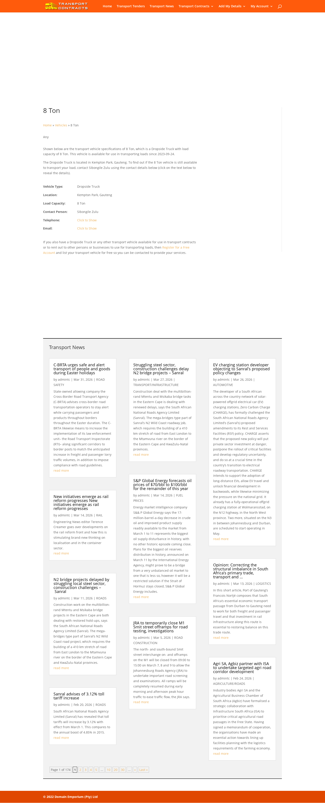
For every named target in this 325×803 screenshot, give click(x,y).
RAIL (99, 515)
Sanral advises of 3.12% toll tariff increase (79, 696)
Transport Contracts (194, 6)
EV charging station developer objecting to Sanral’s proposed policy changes (241, 368)
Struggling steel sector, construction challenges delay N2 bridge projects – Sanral (161, 368)
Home (107, 6)
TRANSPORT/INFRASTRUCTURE (156, 385)
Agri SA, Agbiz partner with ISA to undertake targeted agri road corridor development (242, 667)
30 (122, 770)
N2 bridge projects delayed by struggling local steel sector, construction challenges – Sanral (81, 585)
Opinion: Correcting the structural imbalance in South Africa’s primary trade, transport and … (240, 570)
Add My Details (230, 6)
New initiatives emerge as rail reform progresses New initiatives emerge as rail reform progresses (81, 502)
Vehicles (61, 125)
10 (108, 770)
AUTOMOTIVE (223, 385)
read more (61, 470)
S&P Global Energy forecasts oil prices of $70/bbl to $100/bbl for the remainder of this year (162, 484)
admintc (64, 379)
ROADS (101, 598)
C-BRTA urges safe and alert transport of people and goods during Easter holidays (82, 368)
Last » (143, 770)
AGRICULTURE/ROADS (229, 683)
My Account (260, 6)
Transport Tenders (131, 6)
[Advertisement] (162, 64)
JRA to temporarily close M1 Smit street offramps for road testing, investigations (160, 626)
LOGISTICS (263, 583)
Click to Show (87, 220)
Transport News (162, 6)
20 (115, 770)
